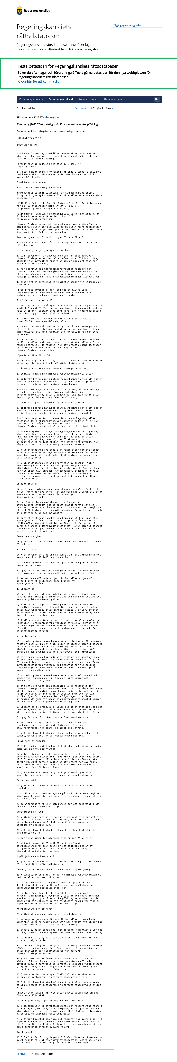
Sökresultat (80, 108)
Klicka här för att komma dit (38, 81)
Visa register (52, 117)
